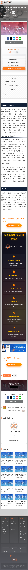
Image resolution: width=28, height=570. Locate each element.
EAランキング (5, 525)
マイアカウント (4, 534)
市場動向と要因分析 (10, 81)
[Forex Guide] (6, 2)
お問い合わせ (13, 529)
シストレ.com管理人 (14, 431)
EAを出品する (22, 537)
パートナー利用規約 (22, 527)
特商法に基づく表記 (22, 524)
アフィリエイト (22, 540)
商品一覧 (4, 523)
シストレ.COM (5, 521)
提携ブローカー (13, 524)
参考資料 (13, 527)
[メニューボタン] (25, 2)
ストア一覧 (4, 531)
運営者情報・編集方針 (22, 531)
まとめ (6, 94)
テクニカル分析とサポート (15, 85)
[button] (8, 38)
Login (14, 559)
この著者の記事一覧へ (14, 441)
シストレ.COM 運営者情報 (23, 534)
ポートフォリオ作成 (4, 528)
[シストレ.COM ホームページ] (14, 556)
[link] (14, 436)
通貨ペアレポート (6, 12)
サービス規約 (22, 521)
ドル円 (13, 12)
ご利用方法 (13, 521)
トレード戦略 (11, 90)
